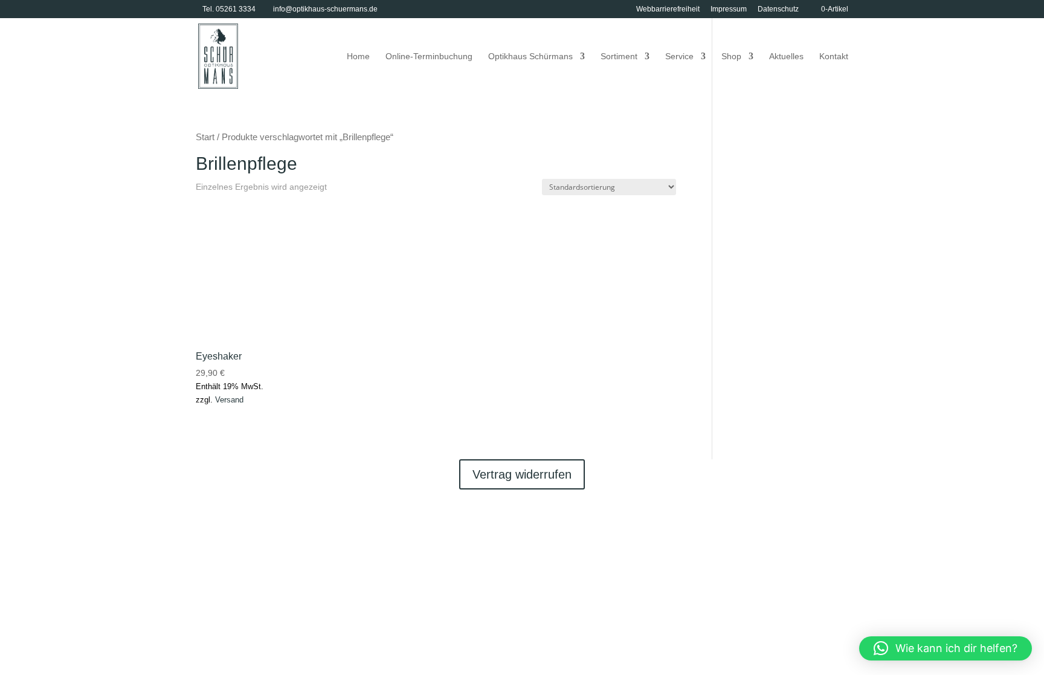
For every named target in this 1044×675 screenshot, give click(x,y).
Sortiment (619, 56)
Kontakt (833, 56)
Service (679, 56)
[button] (945, 648)
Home (358, 56)
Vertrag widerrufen (522, 474)
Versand (229, 399)
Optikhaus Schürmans (530, 56)
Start (205, 137)
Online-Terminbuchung (428, 56)
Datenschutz (778, 9)
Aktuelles (786, 56)
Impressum (728, 9)
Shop (731, 56)
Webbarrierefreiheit (668, 9)
